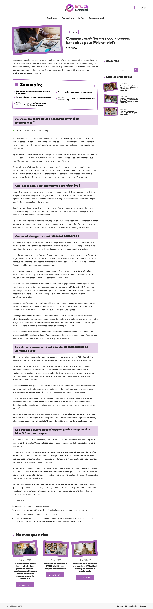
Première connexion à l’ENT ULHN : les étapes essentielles (55, 566)
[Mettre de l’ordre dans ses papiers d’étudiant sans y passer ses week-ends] (84, 548)
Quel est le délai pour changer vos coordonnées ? (75, 92)
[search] (138, 8)
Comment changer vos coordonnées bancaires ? (33, 97)
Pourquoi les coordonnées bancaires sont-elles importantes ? (33, 92)
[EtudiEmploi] (76, 8)
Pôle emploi (40, 63)
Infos (74, 32)
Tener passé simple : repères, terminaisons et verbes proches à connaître (129, 88)
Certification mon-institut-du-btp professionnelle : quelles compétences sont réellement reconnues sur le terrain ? (25, 571)
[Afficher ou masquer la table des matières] (69, 85)
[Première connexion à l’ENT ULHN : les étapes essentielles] (56, 548)
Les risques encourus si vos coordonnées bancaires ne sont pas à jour (77, 98)
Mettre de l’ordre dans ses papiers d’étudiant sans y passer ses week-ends (85, 567)
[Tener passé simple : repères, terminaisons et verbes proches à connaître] (110, 87)
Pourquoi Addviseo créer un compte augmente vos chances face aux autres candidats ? (129, 100)
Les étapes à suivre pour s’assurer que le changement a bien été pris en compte (31, 103)
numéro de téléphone (68, 287)
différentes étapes (21, 73)
